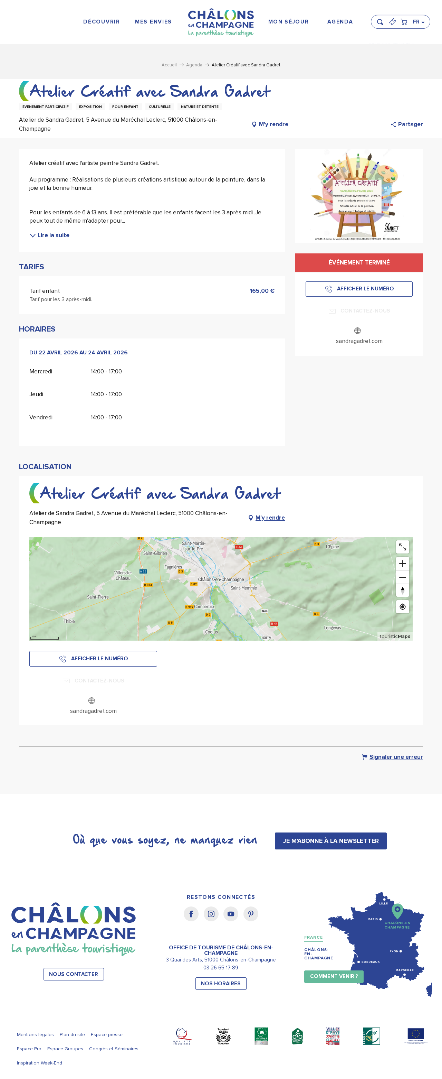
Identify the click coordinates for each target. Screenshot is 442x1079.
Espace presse (107, 1035)
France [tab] (313, 937)
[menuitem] (101, 22)
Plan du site (72, 1035)
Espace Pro (29, 1049)
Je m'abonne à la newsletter (331, 841)
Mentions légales (35, 1035)
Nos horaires (221, 983)
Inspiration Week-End (39, 1063)
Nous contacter (73, 974)
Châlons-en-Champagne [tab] (318, 954)
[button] (382, 19)
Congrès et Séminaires (113, 1049)
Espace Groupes (65, 1049)
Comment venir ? (334, 976)
